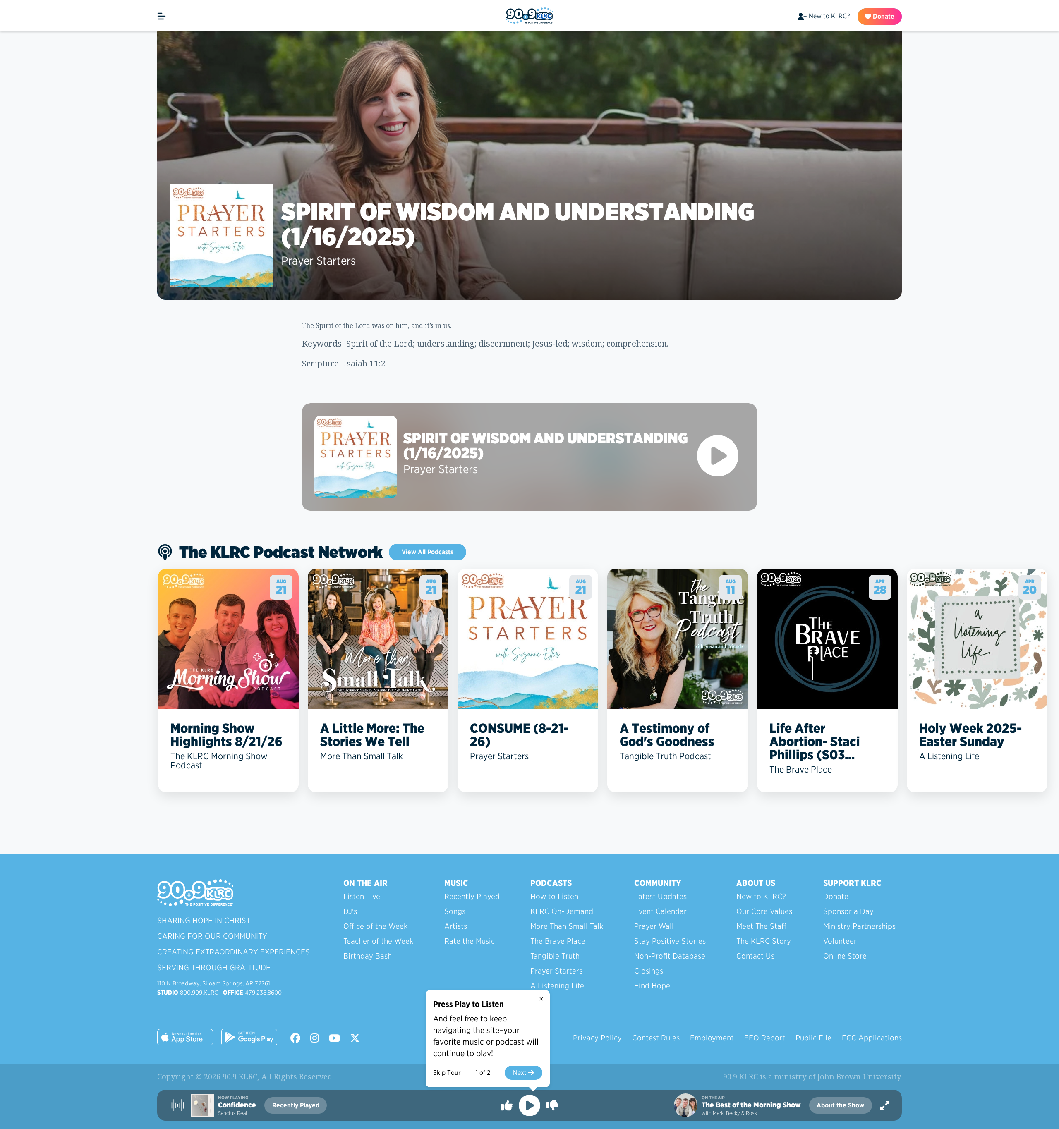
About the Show (840, 1105)
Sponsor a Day (848, 911)
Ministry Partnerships (859, 926)
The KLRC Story (763, 941)
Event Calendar (660, 911)
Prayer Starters (318, 261)
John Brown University (858, 1076)
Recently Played (472, 896)
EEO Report (764, 1037)
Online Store (845, 956)
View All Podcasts (427, 552)
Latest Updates (660, 896)
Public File (813, 1037)
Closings (648, 970)
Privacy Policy (597, 1037)
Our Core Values (764, 911)
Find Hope (652, 985)
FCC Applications (872, 1037)
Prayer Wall (654, 926)
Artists (455, 926)
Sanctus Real (232, 1113)
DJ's (350, 911)
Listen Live (361, 896)
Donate (882, 16)
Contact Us (755, 956)
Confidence (237, 1105)
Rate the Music (469, 941)
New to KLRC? (829, 16)
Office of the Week (375, 926)
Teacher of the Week (378, 941)
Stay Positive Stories (670, 941)
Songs (454, 911)
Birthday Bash (367, 956)
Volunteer (840, 941)
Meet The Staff (761, 926)
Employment (712, 1037)
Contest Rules (656, 1037)
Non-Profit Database (669, 956)
